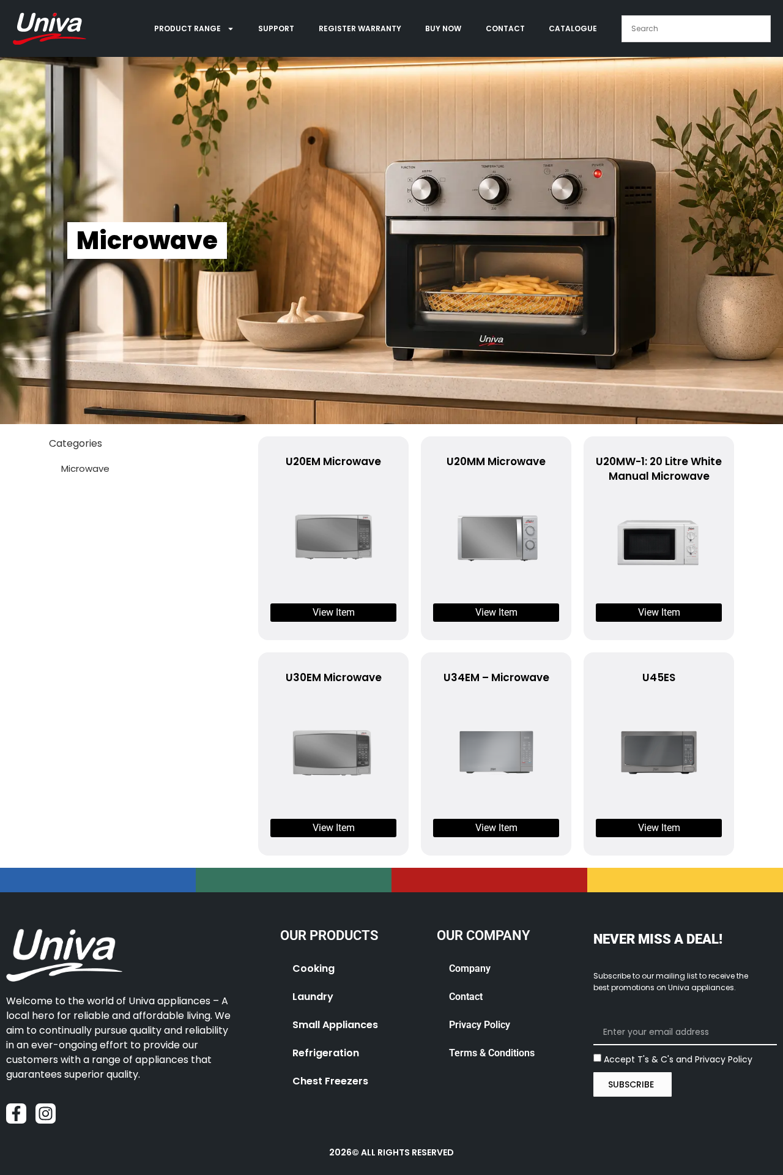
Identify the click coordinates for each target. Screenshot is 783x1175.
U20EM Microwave (333, 461)
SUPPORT (276, 28)
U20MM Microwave (496, 461)
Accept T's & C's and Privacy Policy (678, 1059)
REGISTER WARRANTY (360, 28)
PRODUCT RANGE (187, 28)
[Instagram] (45, 1113)
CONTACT (505, 28)
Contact (466, 996)
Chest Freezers (330, 1081)
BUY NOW (443, 28)
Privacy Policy (479, 1025)
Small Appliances (335, 1025)
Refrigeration (325, 1053)
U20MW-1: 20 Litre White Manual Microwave (659, 468)
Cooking (313, 968)
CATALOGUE (573, 28)
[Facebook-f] (16, 1113)
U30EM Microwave (334, 677)
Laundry (312, 997)
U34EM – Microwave (496, 677)
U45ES (658, 677)
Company (470, 968)
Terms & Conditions (492, 1053)
